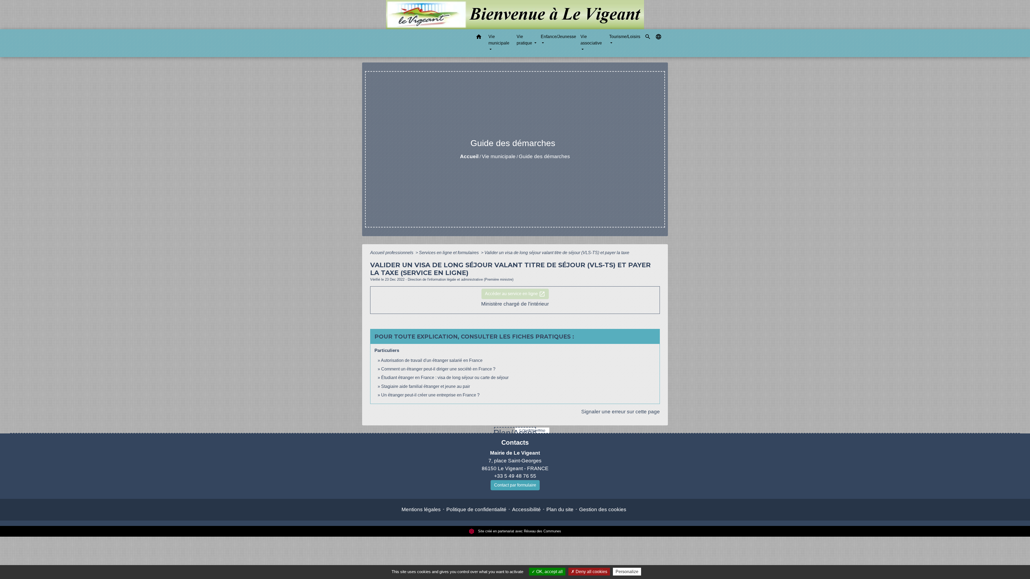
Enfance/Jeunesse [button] (558, 36)
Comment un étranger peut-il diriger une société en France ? (438, 369)
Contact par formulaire (515, 485)
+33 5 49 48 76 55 (515, 476)
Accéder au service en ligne (515, 294)
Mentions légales (421, 509)
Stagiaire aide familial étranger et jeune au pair (425, 386)
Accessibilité (526, 509)
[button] (478, 37)
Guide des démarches (544, 156)
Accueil (469, 156)
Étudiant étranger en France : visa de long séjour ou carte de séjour (445, 377)
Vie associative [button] (591, 39)
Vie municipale (499, 156)
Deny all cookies (591, 571)
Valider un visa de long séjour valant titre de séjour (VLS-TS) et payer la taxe (556, 252)
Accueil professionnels (392, 252)
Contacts (515, 442)
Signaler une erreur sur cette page (620, 411)
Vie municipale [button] (498, 39)
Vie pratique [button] (525, 39)
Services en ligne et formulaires (449, 252)
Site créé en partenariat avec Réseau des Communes (519, 531)
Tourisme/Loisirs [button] (624, 36)
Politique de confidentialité (476, 509)
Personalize (627, 571)
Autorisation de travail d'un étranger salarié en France (432, 360)
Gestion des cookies (602, 509)
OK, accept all (549, 571)
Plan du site (559, 509)
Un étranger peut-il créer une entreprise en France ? (430, 395)
